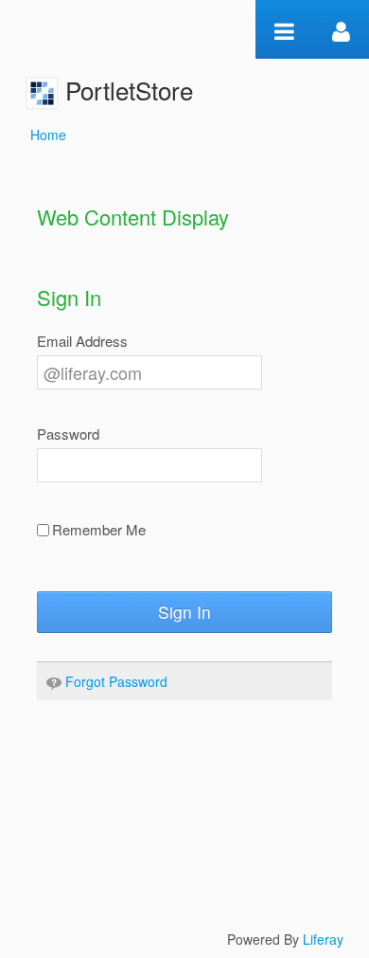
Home (48, 134)
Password (68, 434)
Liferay (323, 939)
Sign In (184, 612)
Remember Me (99, 529)
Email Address (82, 341)
